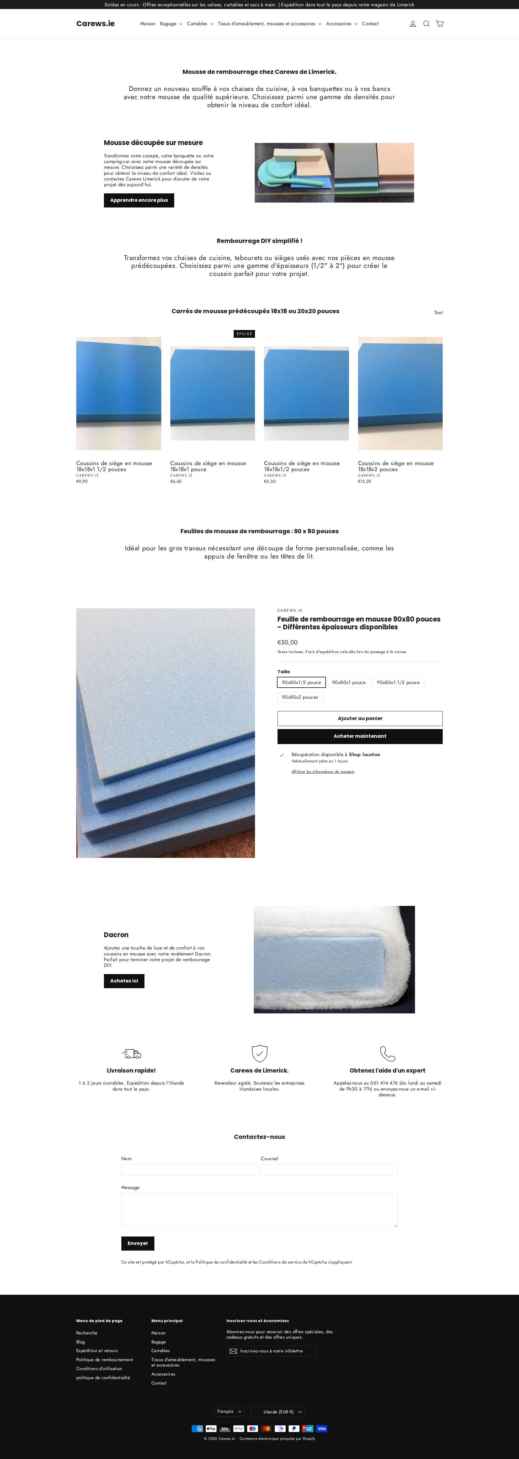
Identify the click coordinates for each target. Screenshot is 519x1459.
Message (130, 1187)
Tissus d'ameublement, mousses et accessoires (267, 23)
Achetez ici (124, 980)
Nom (126, 1158)
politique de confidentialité (103, 1377)
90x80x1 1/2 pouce (398, 682)
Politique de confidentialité (221, 1262)
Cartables (198, 23)
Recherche (87, 1333)
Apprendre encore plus (139, 200)
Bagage (169, 23)
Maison (147, 23)
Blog (80, 1342)
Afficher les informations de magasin (323, 771)
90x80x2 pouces (300, 697)
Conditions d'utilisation (99, 1368)
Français (225, 1411)
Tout (438, 312)
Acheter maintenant (360, 736)
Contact (370, 23)
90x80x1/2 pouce (301, 682)
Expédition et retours (97, 1350)
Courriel (269, 1158)
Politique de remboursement (104, 1359)
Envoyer (138, 1243)
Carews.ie (95, 23)
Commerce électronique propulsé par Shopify (277, 1438)
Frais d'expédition (322, 652)
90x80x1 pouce (349, 682)
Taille (284, 671)
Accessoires (339, 23)
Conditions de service (280, 1262)
